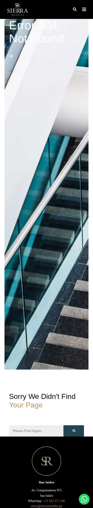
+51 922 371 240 (54, 501)
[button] (74, 9)
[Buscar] (73, 431)
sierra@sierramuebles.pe (46, 506)
